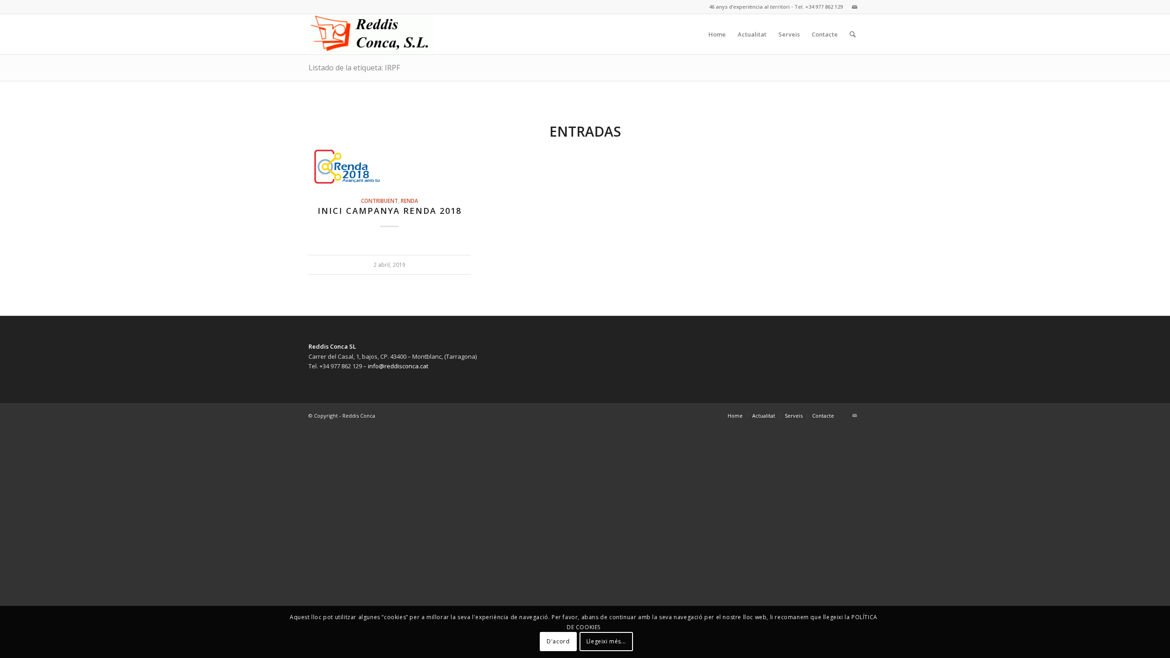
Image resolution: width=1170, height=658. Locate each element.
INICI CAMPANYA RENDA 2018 (390, 210)
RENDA (409, 200)
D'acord (558, 642)
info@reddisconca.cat (398, 366)
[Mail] (855, 7)
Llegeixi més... (606, 642)
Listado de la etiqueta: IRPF (354, 68)
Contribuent (379, 200)
